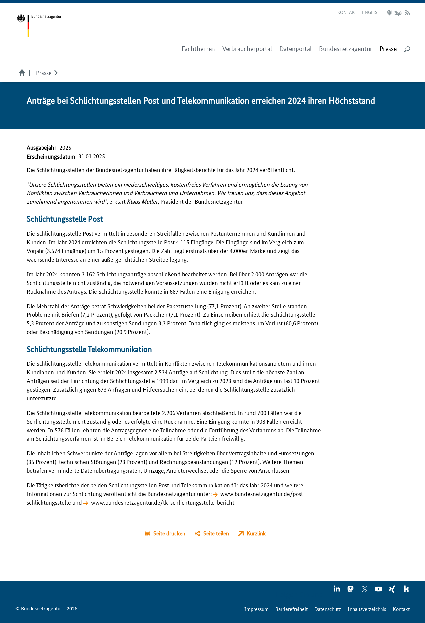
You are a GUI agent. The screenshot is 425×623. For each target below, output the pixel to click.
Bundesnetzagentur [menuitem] (345, 49)
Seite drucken (169, 533)
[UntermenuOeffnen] (56, 72)
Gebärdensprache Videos (397, 12)
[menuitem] (388, 49)
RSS (407, 12)
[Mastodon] (351, 591)
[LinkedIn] (337, 591)
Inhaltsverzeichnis (367, 608)
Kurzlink (256, 533)
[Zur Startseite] (39, 25)
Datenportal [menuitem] (295, 49)
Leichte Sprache (390, 12)
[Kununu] (406, 591)
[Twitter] (365, 591)
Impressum (256, 608)
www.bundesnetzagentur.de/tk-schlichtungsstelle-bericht (162, 502)
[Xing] (393, 591)
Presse (44, 72)
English (371, 12)
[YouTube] (379, 591)
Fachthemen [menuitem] (198, 49)
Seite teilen (216, 533)
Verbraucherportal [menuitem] (247, 49)
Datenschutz (327, 608)
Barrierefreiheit (291, 608)
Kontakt (347, 12)
